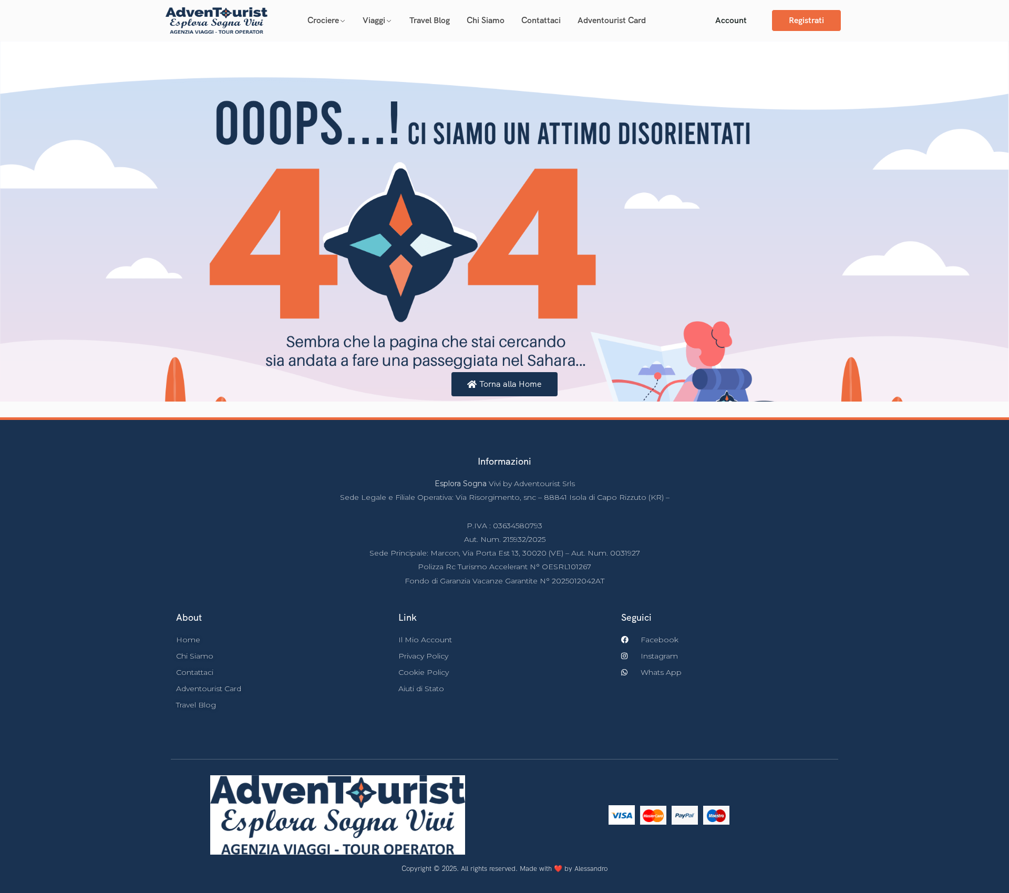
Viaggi (374, 20)
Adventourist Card (612, 20)
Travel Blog (429, 20)
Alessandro (591, 868)
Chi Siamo (485, 20)
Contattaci (541, 20)
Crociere (323, 20)
